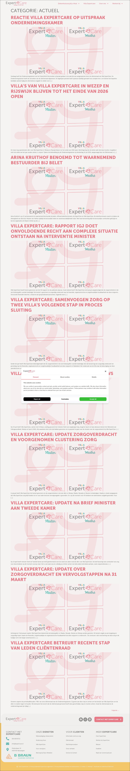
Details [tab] (94, 377)
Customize (65, 399)
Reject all (37, 399)
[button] (105, 371)
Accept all (93, 399)
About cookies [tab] (65, 377)
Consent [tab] (36, 377)
